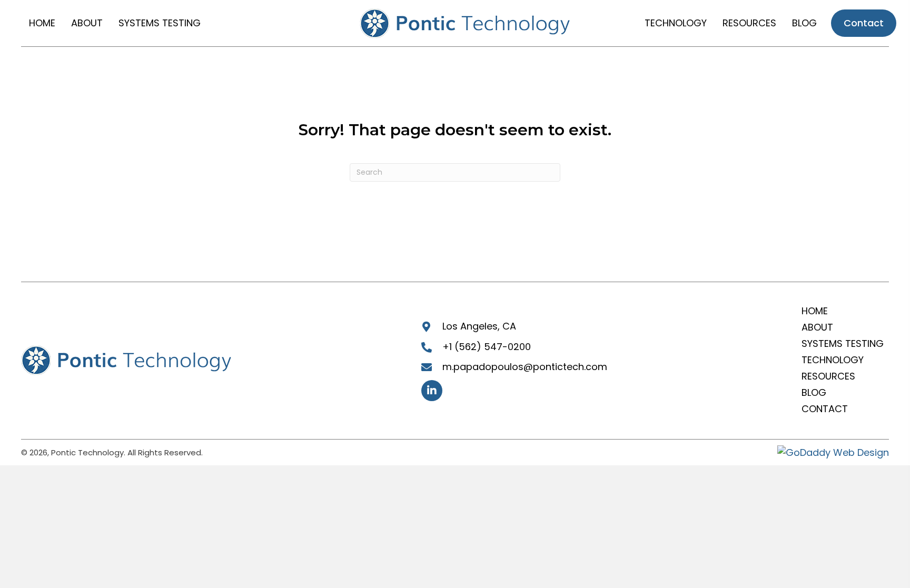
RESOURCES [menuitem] (828, 376)
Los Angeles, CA (479, 326)
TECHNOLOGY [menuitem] (833, 359)
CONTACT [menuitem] (825, 408)
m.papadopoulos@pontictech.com (524, 366)
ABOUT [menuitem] (817, 327)
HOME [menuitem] (815, 310)
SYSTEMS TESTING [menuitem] (843, 343)
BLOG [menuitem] (814, 392)
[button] (431, 390)
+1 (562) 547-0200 (486, 346)
